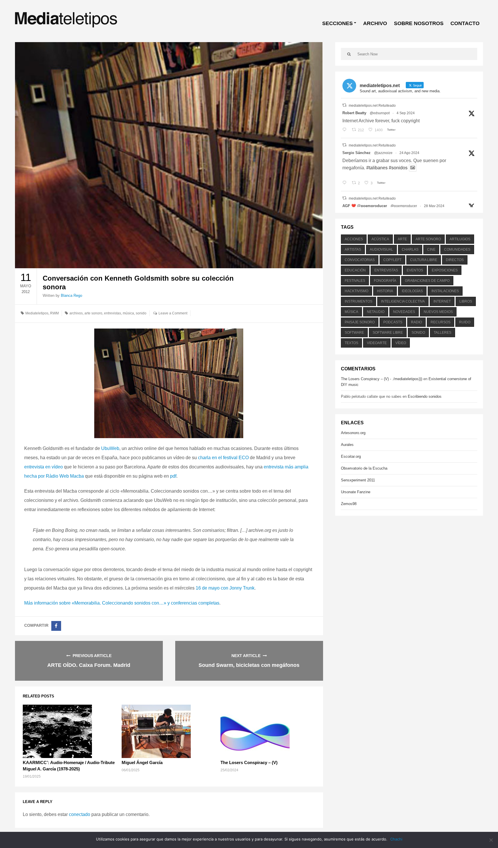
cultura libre (423, 260)
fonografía (385, 281)
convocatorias (360, 260)
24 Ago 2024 (409, 153)
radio (416, 322)
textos (351, 343)
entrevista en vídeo (43, 466)
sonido (141, 313)
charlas (410, 249)
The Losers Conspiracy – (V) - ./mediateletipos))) (381, 379)
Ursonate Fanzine (355, 492)
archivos (76, 313)
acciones (354, 239)
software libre (388, 333)
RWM (54, 313)
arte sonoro (93, 313)
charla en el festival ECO (223, 457)
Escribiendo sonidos (425, 396)
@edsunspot (380, 113)
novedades (404, 312)
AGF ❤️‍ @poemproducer (364, 206)
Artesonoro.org (353, 433)
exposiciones (445, 270)
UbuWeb (110, 448)
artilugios (460, 239)
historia (385, 291)
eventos (415, 270)
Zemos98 (348, 504)
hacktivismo (356, 291)
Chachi (396, 839)
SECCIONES (337, 23)
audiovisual (381, 249)
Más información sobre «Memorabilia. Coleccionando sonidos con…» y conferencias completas (121, 603)
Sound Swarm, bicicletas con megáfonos (249, 665)
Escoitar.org (351, 456)
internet (442, 301)
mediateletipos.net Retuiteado (372, 106)
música (128, 313)
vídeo (400, 343)
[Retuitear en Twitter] (344, 105)
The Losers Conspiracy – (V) (249, 762)
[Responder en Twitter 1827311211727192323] (345, 183)
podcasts (392, 322)
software (354, 333)
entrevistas (112, 313)
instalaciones (445, 291)
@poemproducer (404, 206)
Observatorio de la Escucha (364, 468)
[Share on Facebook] (56, 626)
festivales (355, 281)
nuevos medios (438, 312)
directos (455, 260)
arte (402, 239)
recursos (440, 322)
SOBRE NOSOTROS (419, 23)
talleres (442, 333)
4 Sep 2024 (406, 113)
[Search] (349, 54)
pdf (173, 476)
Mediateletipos (36, 313)
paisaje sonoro (360, 322)
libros (465, 301)
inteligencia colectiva (403, 301)
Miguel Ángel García (142, 762)
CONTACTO (465, 23)
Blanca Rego (71, 295)
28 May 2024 (434, 206)
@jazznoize (383, 153)
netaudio (375, 312)
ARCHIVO (375, 23)
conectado (79, 814)
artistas (353, 249)
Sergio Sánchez (356, 153)
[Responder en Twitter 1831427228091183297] (345, 130)
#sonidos (398, 167)
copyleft (392, 260)
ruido (464, 322)
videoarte (377, 343)
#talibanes (377, 167)
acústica (380, 239)
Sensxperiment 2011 (358, 480)
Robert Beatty (354, 113)
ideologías (412, 291)
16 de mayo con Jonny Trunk (225, 588)
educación (355, 270)
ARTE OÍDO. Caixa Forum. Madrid (88, 665)
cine (431, 249)
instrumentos (358, 301)
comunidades (457, 249)
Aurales (347, 444)
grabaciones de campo (427, 281)
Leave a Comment (173, 313)
